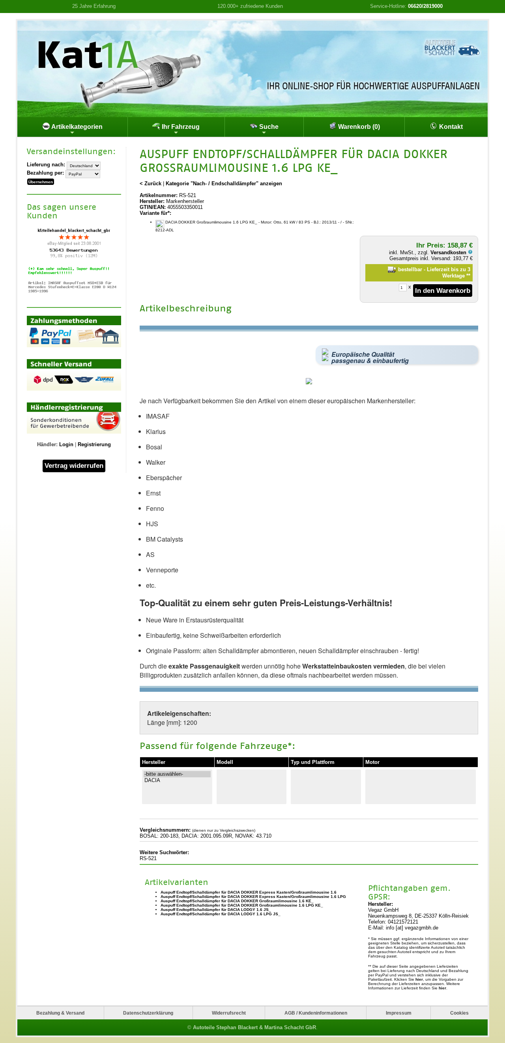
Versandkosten (449, 252)
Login (66, 444)
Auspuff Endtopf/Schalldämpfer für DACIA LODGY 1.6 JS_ (216, 909)
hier (419, 979)
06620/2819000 (425, 6)
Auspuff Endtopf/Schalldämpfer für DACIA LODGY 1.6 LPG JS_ (221, 914)
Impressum (398, 1012)
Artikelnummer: (159, 195)
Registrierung (94, 444)
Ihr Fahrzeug (180, 126)
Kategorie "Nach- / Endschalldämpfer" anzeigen (224, 183)
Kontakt (450, 126)
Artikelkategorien (76, 126)
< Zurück (150, 183)
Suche (268, 126)
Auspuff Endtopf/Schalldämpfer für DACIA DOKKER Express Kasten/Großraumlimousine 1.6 (249, 892)
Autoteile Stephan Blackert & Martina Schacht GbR (254, 1027)
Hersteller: (152, 201)
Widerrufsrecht (229, 1012)
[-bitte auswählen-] (177, 774)
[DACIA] (177, 780)
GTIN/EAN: (153, 207)
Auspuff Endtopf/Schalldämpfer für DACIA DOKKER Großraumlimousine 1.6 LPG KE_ (242, 905)
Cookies (459, 1012)
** (468, 276)
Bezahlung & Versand (60, 1012)
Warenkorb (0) (358, 126)
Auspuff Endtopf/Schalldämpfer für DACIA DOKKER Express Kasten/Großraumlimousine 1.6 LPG (253, 896)
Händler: (47, 444)
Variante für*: (155, 213)
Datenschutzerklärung (148, 1012)
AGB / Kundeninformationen (315, 1012)
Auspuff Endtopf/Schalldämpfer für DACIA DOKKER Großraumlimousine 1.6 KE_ (237, 901)
